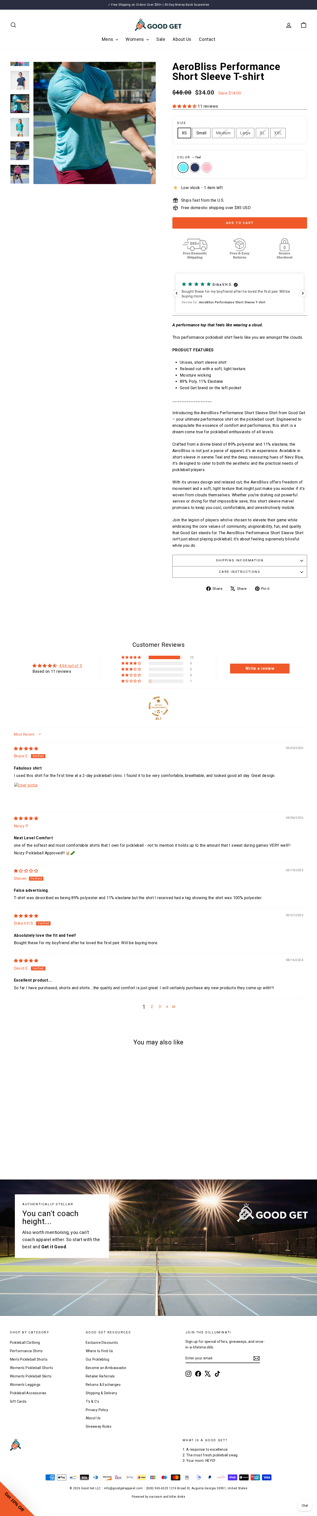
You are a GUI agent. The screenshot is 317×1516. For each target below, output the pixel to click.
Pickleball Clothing (25, 1343)
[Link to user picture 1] (26, 794)
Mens (108, 39)
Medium (223, 133)
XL (262, 133)
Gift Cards (18, 1401)
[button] (185, 106)
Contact (207, 39)
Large (245, 133)
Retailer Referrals (100, 1376)
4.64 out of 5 (70, 665)
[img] (26, 748)
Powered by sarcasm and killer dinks (158, 1496)
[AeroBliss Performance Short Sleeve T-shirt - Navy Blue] (45, 1150)
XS (184, 133)
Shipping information (240, 560)
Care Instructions (239, 572)
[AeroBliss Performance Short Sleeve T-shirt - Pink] (51, 1150)
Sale (160, 39)
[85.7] (158, 706)
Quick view (45, 1123)
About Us (182, 39)
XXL (278, 133)
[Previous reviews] (176, 293)
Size (181, 123)
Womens (135, 39)
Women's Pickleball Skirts (31, 1376)
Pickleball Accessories (28, 1393)
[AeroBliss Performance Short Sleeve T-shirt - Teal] (38, 1150)
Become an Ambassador (106, 1368)
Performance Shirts (26, 1351)
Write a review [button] (259, 668)
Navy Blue (195, 167)
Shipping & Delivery (101, 1393)
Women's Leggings (25, 1385)
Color (189, 157)
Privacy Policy (97, 1410)
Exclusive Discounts (102, 1343)
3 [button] (160, 1006)
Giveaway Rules (99, 1426)
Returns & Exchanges (103, 1385)
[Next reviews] (303, 293)
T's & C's (92, 1401)
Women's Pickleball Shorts (31, 1368)
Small (201, 133)
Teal (183, 167)
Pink (207, 167)
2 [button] (152, 1006)
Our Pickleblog (97, 1359)
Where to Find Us (99, 1351)
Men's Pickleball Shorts (29, 1359)
